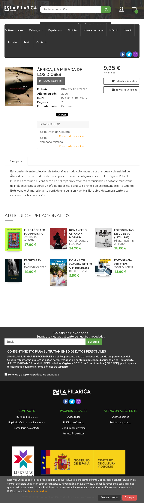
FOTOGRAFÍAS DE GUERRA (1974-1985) (124, 233)
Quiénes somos (120, 417)
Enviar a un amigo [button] (126, 89)
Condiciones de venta (74, 428)
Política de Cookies (73, 422)
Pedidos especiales (120, 422)
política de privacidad (46, 374)
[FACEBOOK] (122, 54)
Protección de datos (74, 433)
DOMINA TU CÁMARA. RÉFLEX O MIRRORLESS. (80, 264)
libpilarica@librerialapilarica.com (26, 422)
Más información (37, 491)
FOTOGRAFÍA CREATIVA (123, 262)
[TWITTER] (129, 54)
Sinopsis (16, 161)
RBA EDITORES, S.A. (74, 89)
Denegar (129, 497)
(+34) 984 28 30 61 (27, 417)
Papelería (54, 30)
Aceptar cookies (109, 497)
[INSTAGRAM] (135, 54)
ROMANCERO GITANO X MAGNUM (78, 233)
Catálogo (35, 30)
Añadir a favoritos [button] (127, 81)
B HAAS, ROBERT (51, 81)
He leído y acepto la (33, 374)
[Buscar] (106, 9)
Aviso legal (73, 417)
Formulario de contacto (27, 428)
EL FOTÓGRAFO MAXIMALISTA (34, 232)
